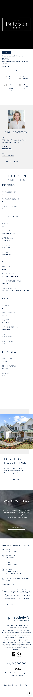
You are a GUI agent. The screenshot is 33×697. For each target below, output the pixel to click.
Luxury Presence (16, 675)
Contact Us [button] (16, 527)
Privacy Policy (26, 598)
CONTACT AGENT (12, 161)
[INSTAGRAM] (14, 663)
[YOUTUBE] (24, 663)
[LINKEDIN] (19, 663)
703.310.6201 (7, 149)
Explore (16, 479)
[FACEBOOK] (9, 663)
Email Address (8, 584)
